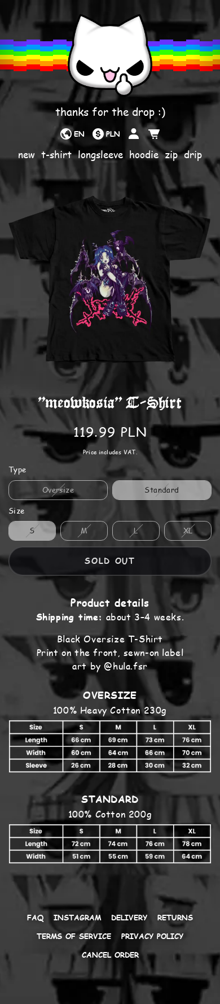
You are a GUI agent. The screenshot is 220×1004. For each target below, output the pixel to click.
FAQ (35, 917)
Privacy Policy (152, 936)
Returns (175, 917)
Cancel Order (110, 955)
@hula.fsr (125, 665)
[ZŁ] (105, 134)
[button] (154, 134)
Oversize (58, 490)
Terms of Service (74, 936)
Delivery (129, 917)
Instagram (77, 917)
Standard (161, 490)
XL (188, 530)
